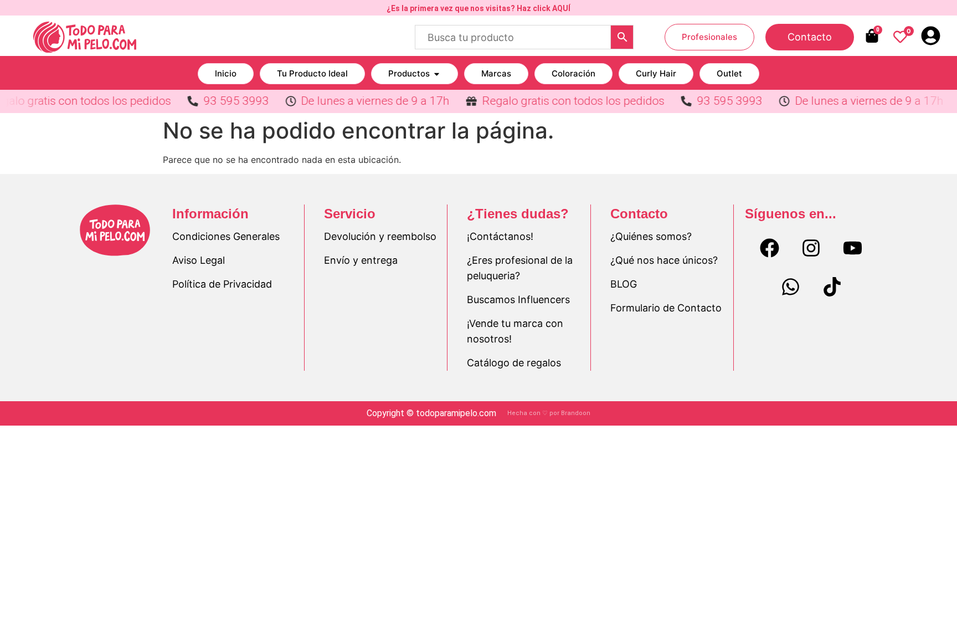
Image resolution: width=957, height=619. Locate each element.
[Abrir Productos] (437, 74)
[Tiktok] (831, 287)
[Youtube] (852, 248)
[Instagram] (811, 248)
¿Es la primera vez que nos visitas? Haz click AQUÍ (478, 8)
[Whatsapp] (790, 287)
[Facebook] (769, 248)
